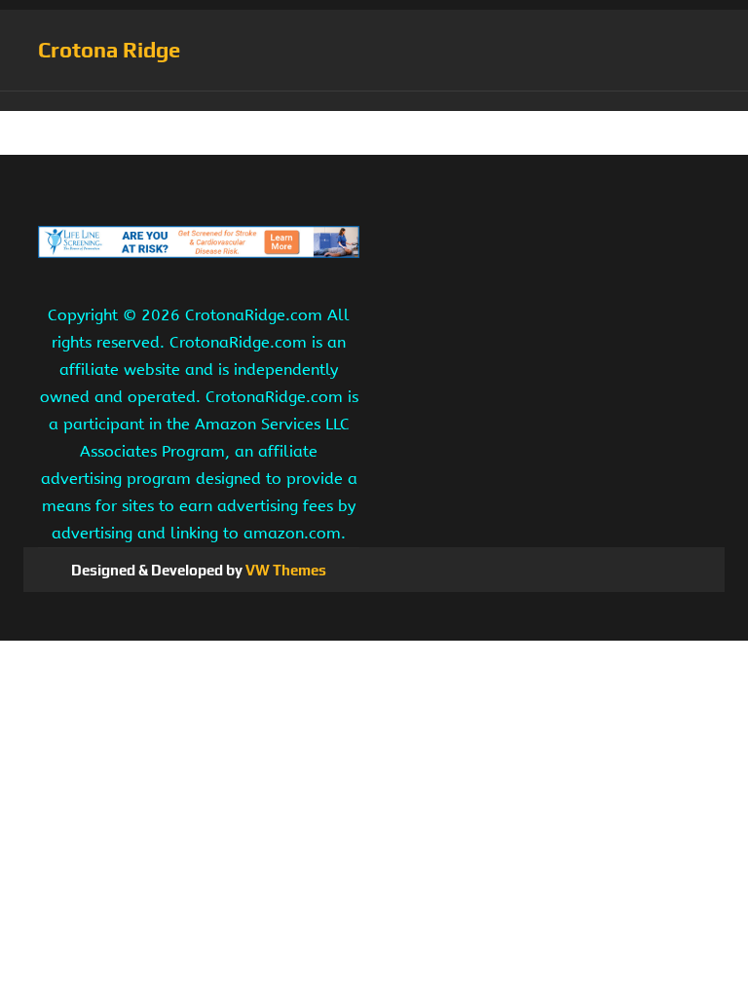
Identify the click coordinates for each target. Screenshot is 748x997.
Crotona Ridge (109, 49)
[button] (374, 101)
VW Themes (284, 570)
